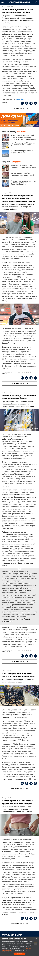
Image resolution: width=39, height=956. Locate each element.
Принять (19, 954)
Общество (17, 7)
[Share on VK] (22, 103)
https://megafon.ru (23, 99)
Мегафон (22, 132)
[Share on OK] (26, 103)
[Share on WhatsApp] (35, 103)
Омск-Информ (19, 2)
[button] (2, 2)
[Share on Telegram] (30, 103)
